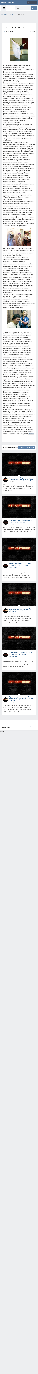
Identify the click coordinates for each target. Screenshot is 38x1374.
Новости (31, 434)
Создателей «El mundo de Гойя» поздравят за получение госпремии (20, 654)
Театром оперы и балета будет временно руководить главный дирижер (20, 609)
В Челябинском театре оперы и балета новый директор (20, 521)
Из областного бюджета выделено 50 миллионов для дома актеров (21, 479)
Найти (34, 8)
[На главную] (8, 2)
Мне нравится (10, 31)
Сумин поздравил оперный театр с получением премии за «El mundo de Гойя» (22, 698)
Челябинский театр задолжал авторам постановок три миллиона (20, 565)
